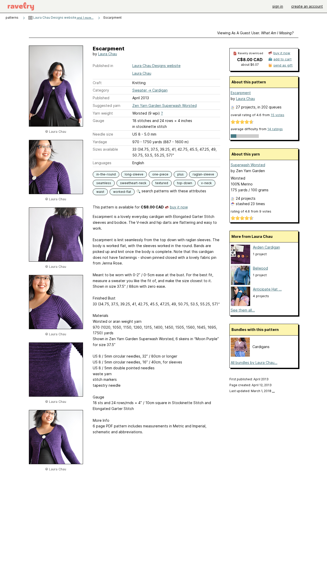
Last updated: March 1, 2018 (252, 391)
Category (101, 90)
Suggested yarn (106, 105)
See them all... (243, 310)
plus (180, 174)
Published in (103, 65)
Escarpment (241, 93)
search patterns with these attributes (173, 191)
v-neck (206, 183)
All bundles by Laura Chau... (254, 362)
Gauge (98, 120)
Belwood (260, 268)
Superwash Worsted (248, 165)
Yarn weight (103, 113)
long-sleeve (134, 174)
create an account (307, 6)
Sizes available (105, 149)
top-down (184, 183)
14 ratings (275, 129)
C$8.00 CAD (250, 59)
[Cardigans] (240, 355)
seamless (103, 183)
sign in (277, 6)
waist (100, 192)
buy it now (179, 207)
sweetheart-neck (133, 183)
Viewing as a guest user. (255, 33)
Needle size (103, 134)
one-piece (160, 174)
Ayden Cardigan (266, 247)
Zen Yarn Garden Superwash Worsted (164, 105)
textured (161, 183)
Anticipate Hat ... (267, 289)
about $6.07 (250, 64)
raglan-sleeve (203, 174)
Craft (97, 83)
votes (277, 115)
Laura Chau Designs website (63, 17)
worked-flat (122, 192)
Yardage (100, 142)
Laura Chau (107, 54)
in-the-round (106, 174)
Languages (102, 163)
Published (101, 98)
